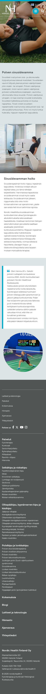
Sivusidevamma (9, 566)
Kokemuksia (7, 406)
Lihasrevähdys (8, 581)
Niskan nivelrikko (9, 494)
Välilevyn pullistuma (10, 485)
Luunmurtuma (8, 578)
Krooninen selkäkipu (11, 477)
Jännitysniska (7, 488)
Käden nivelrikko (9, 538)
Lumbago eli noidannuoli (13, 480)
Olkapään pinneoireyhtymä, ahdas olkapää (20, 523)
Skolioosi (6, 482)
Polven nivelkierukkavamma (14, 551)
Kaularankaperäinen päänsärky (15, 491)
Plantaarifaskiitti (9, 584)
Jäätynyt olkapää (9, 511)
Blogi (5, 604)
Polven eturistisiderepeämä (14, 549)
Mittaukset (6, 454)
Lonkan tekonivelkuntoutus (14, 572)
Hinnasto (6, 411)
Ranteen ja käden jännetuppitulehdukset (19, 535)
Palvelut (5, 401)
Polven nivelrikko (9, 554)
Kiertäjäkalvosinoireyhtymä (14, 514)
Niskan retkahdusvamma (13, 497)
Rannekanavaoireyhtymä (13, 532)
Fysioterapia (7, 442)
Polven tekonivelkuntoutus (13, 557)
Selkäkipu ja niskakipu (14, 467)
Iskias (4, 474)
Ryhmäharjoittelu (9, 451)
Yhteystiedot (7, 420)
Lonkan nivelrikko (9, 569)
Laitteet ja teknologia (11, 396)
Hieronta (6, 460)
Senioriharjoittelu (9, 448)
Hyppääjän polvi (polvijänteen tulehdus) (19, 590)
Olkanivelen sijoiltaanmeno (14, 517)
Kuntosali (6, 445)
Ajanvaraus (6, 416)
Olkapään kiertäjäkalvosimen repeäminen (20, 520)
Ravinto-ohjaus (8, 457)
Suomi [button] (38, 4)
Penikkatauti (7, 587)
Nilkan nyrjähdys (9, 575)
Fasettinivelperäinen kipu (13, 471)
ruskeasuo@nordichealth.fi (23, 669)
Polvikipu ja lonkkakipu (15, 545)
